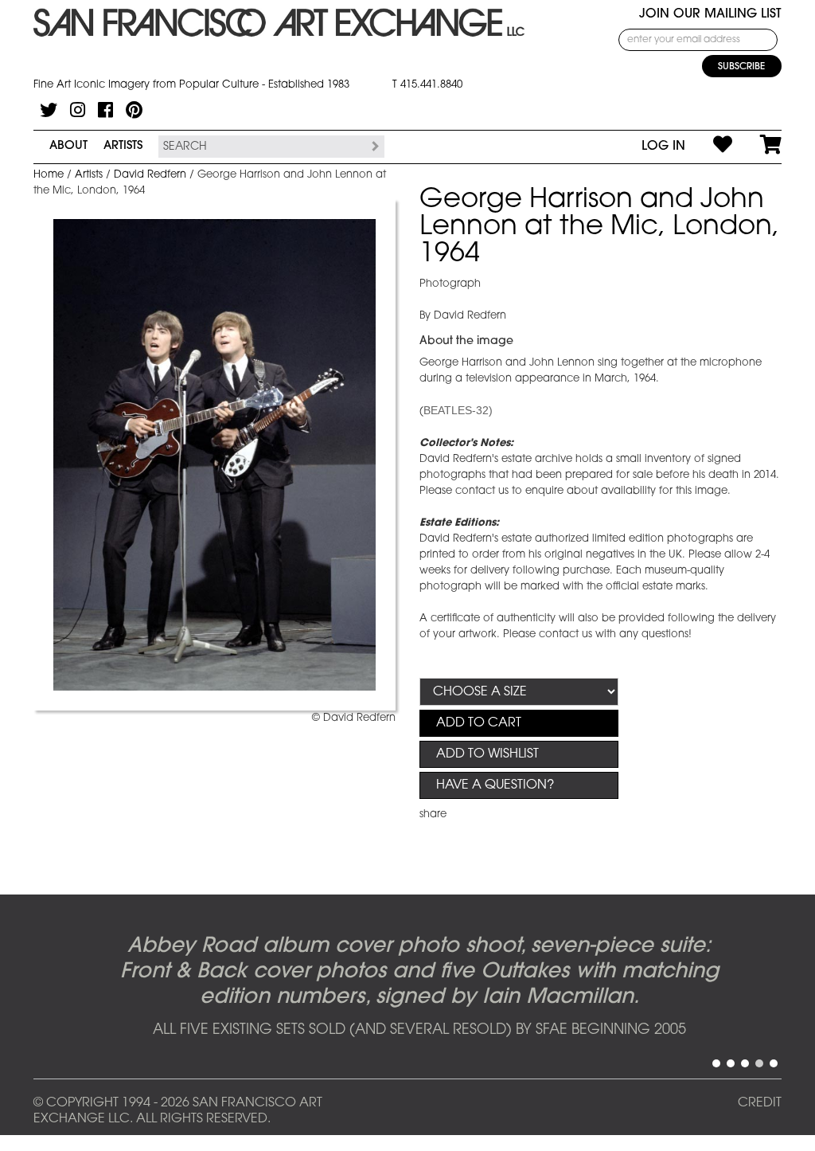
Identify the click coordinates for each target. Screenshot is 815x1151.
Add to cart (478, 723)
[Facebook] (105, 110)
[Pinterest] (134, 110)
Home (48, 175)
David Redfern (150, 175)
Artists (122, 146)
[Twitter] (48, 110)
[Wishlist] (708, 146)
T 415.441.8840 (427, 85)
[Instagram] (77, 110)
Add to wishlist (487, 754)
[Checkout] (757, 146)
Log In (663, 146)
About (68, 146)
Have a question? (495, 785)
